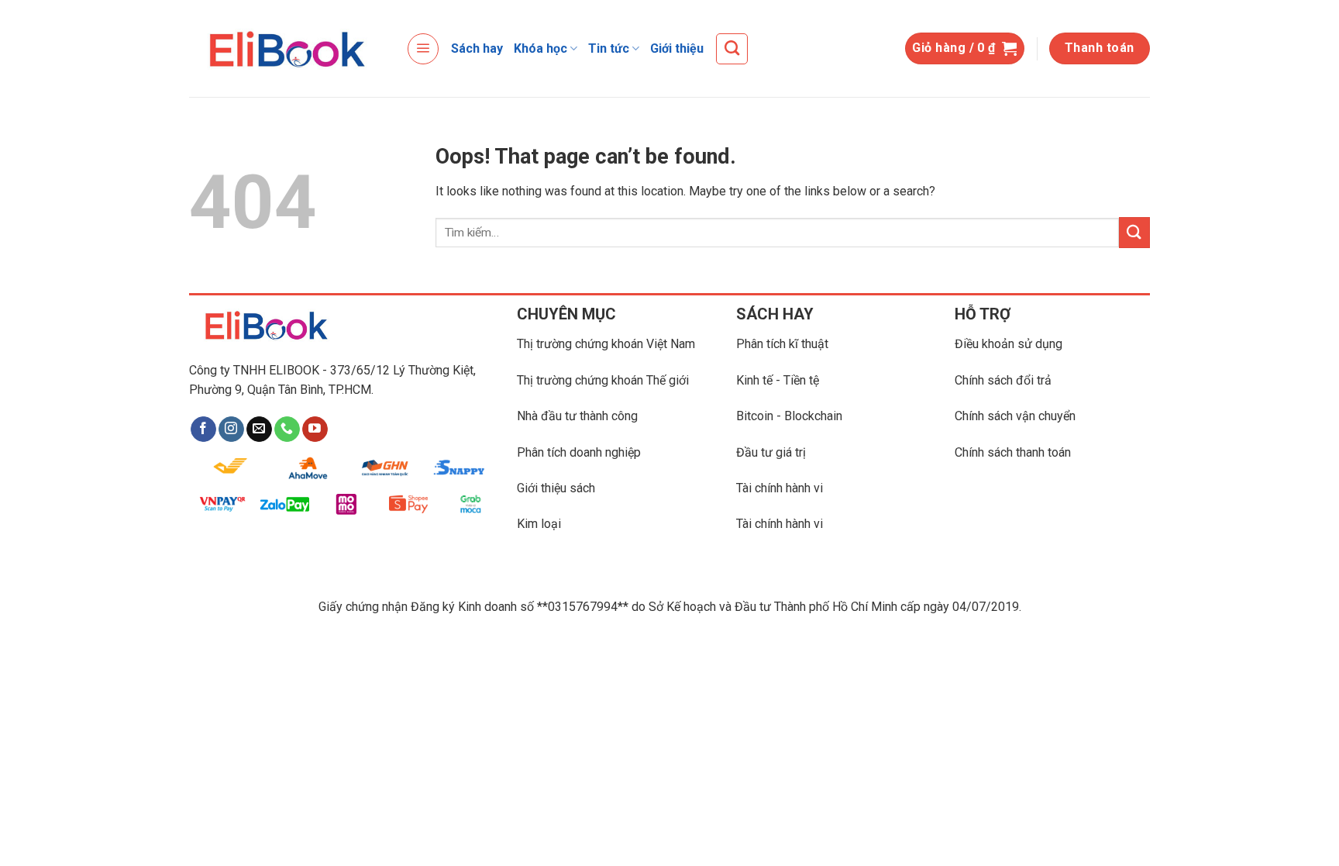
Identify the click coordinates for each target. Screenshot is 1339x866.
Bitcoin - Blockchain (789, 416)
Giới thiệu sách (556, 488)
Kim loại (539, 523)
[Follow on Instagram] (231, 429)
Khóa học (540, 48)
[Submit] (1134, 232)
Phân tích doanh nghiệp (579, 452)
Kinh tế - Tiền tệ (777, 380)
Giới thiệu (677, 48)
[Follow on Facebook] (203, 429)
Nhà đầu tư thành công (577, 416)
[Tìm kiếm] (732, 48)
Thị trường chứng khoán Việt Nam (606, 343)
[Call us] (287, 429)
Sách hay (477, 48)
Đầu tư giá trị (771, 452)
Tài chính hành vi (779, 488)
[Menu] (423, 48)
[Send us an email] (259, 429)
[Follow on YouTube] (315, 429)
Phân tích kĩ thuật (782, 343)
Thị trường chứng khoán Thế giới (603, 380)
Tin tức (608, 48)
